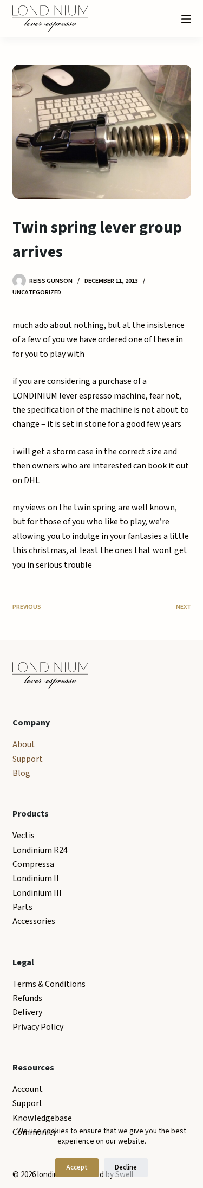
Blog (21, 773)
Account (27, 1089)
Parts (22, 907)
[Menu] (186, 19)
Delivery (27, 1012)
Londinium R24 (40, 850)
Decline (126, 1167)
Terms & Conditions (49, 984)
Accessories (33, 921)
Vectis (23, 836)
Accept (77, 1167)
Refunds (27, 998)
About (23, 744)
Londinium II (35, 878)
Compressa (33, 864)
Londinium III (37, 893)
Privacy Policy (37, 1027)
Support (27, 759)
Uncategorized (36, 292)
